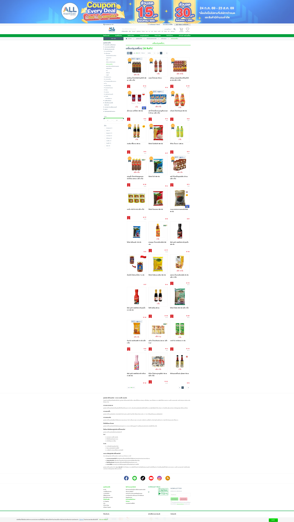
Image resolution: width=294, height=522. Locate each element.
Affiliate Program (107, 507)
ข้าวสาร (143, 31)
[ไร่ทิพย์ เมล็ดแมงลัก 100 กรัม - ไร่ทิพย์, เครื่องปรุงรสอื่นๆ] (136, 231)
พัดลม (155, 31)
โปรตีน (165, 31)
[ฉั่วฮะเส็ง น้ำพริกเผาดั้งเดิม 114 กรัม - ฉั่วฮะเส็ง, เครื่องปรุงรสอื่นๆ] (136, 264)
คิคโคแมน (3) (109, 138)
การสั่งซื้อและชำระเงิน (107, 491)
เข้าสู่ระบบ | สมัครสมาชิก (183, 24)
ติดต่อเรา (128, 501)
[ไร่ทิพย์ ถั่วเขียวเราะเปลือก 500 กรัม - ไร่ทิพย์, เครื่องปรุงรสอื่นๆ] (158, 264)
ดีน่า (169, 31)
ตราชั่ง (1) (108, 148)
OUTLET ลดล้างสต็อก (185, 36)
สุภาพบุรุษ (174, 499)
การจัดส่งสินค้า (106, 493)
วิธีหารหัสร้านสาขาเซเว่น (108, 497)
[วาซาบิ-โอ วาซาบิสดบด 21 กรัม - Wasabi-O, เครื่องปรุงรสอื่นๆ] (179, 329)
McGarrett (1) (109, 128)
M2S (104, 503)
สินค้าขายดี (106, 36)
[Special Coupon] (147, 11)
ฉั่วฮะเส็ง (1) (108, 143)
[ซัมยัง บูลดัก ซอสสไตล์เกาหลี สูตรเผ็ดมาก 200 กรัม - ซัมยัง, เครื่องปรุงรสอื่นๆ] (136, 296)
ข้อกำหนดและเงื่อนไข (131, 487)
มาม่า (152, 31)
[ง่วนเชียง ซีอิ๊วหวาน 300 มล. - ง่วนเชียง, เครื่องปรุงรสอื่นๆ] (136, 132)
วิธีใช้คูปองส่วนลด (106, 495)
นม (149, 31)
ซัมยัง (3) (108, 146)
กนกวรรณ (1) (109, 135)
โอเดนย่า (134, 31)
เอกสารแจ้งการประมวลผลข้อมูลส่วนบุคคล (134, 493)
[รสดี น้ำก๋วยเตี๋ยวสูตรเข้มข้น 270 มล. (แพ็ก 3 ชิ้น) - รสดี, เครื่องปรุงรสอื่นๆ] (179, 165)
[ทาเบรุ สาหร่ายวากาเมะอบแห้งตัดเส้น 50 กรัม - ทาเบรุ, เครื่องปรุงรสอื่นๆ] (179, 198)
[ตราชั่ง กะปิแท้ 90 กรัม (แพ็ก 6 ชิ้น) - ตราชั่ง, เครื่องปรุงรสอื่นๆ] (136, 198)
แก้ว (162, 31)
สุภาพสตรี (183, 499)
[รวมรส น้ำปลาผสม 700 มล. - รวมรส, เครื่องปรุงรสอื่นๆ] (158, 67)
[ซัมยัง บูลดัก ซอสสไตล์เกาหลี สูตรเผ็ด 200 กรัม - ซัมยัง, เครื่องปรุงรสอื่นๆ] (179, 231)
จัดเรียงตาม (143, 53)
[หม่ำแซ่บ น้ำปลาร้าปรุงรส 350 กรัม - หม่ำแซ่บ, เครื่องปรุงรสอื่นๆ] (179, 99)
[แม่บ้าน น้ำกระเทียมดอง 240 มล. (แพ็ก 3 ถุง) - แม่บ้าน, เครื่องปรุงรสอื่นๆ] (158, 329)
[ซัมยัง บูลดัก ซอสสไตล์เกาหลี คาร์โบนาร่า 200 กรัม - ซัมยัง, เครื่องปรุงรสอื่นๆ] (136, 362)
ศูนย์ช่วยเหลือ (106, 487)
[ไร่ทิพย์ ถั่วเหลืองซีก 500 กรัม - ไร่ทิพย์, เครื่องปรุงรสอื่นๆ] (158, 132)
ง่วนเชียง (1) (108, 140)
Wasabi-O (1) (109, 133)
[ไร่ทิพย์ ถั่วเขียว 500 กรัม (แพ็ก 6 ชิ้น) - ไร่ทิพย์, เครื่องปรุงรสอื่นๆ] (179, 296)
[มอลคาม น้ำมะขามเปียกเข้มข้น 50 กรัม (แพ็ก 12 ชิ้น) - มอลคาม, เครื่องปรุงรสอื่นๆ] (179, 264)
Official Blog (106, 505)
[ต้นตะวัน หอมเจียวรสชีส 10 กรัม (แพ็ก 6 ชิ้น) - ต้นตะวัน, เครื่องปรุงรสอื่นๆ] (136, 329)
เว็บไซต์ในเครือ (106, 499)
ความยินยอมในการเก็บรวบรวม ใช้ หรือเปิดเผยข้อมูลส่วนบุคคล (135, 496)
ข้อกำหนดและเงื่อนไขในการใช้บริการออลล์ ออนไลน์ (135, 489)
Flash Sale (158, 36)
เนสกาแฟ (172, 31)
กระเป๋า (159, 31)
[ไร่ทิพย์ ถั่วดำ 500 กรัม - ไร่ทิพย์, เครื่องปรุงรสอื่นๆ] (158, 165)
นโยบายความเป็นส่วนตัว (180, 504)
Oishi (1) (108, 130)
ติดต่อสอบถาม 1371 (109, 24)
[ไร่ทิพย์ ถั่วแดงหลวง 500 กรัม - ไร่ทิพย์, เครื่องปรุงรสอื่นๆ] (158, 198)
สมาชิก (104, 489)
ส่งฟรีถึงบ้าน (118, 36)
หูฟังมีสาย (139, 31)
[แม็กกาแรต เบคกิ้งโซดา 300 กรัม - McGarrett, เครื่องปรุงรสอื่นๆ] (136, 99)
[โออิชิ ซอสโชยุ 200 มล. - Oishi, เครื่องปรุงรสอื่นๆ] (158, 296)
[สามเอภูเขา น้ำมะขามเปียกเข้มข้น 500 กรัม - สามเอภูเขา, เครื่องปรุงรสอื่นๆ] (158, 231)
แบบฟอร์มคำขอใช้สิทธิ (130, 503)
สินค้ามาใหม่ (131, 36)
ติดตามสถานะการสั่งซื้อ (167, 24)
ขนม (147, 31)
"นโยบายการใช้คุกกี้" (103, 519)
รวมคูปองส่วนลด (144, 36)
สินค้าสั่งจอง (170, 36)
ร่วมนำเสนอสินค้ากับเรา (130, 499)
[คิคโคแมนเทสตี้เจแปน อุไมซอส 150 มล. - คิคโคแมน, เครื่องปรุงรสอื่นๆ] (179, 362)
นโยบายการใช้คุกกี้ (129, 491)
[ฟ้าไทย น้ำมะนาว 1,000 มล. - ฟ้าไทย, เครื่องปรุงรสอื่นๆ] (179, 132)
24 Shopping (106, 501)
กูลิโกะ (130, 31)
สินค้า (112, 38)
